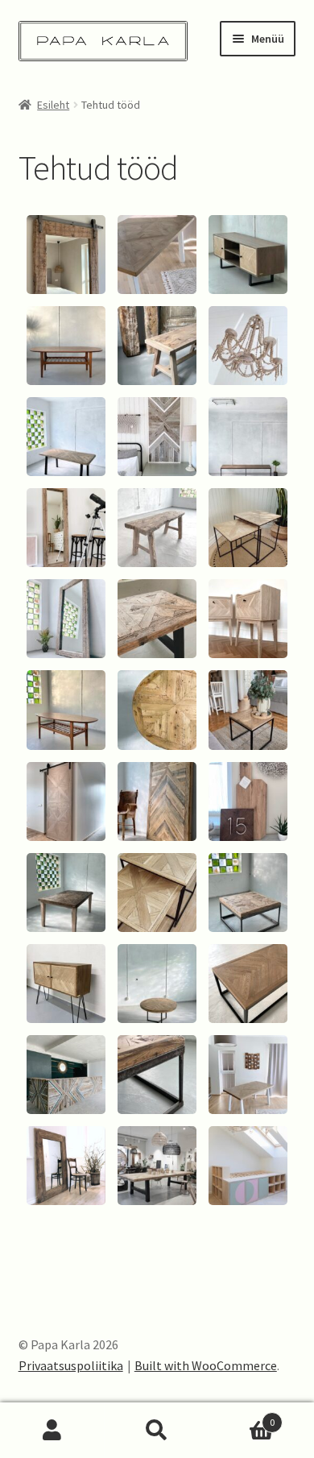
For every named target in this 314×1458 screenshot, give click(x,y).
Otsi (157, 1430)
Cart (242, 1416)
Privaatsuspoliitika (71, 1365)
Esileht (53, 104)
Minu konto (52, 1430)
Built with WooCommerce (205, 1365)
